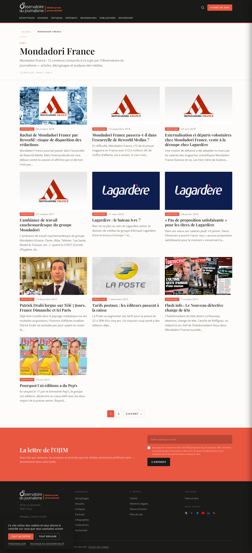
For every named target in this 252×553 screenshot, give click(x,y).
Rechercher (126, 17)
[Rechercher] (203, 7)
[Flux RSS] (214, 513)
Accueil (26, 31)
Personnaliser (17, 543)
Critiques (57, 17)
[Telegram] (197, 513)
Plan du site (136, 514)
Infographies (88, 17)
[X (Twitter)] (186, 513)
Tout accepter (20, 536)
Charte (133, 498)
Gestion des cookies (98, 546)
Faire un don (192, 498)
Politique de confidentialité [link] (47, 543)
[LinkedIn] (208, 513)
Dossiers (42, 17)
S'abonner (158, 462)
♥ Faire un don (219, 7)
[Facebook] (191, 513)
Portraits (71, 17)
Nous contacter (138, 509)
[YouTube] (203, 513)
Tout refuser (48, 536)
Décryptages (26, 17)
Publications (108, 17)
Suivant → (134, 413)
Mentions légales (139, 503)
